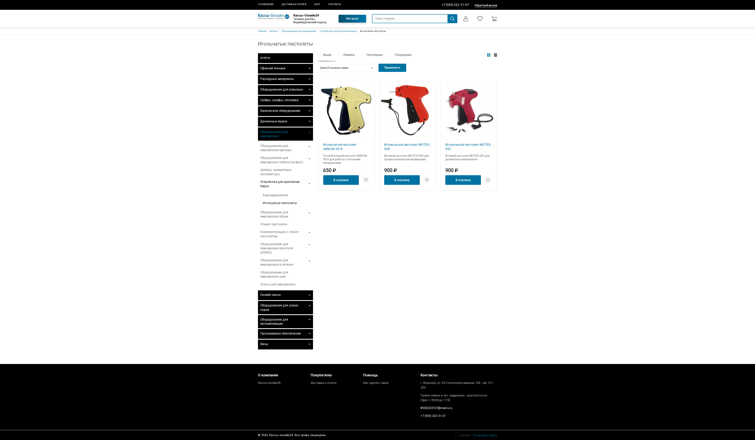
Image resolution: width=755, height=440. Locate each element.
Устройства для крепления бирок (338, 31)
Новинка (348, 54)
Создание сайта (485, 435)
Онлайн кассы (270, 295)
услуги (265, 58)
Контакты (334, 4)
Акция (327, 54)
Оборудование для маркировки (298, 31)
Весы (264, 344)
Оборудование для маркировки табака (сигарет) (281, 160)
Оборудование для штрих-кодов (279, 307)
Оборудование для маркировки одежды (276, 148)
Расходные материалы (277, 79)
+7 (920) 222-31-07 (455, 5)
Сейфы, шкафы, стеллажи (279, 100)
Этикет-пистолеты (273, 224)
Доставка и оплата (294, 4)
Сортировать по (326, 61)
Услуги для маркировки (277, 284)
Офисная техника (272, 68)
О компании (265, 4)
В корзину (341, 180)
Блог (317, 4)
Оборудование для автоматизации (274, 322)
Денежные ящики (273, 121)
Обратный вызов (486, 5)
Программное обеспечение (280, 333)
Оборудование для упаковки (281, 89)
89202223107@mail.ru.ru (436, 408)
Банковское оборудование (280, 111)
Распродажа (403, 54)
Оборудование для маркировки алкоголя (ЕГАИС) (276, 248)
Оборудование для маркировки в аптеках (276, 262)
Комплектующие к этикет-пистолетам (280, 234)
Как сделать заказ (376, 383)
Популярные (375, 54)
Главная (262, 31)
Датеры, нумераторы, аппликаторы (276, 172)
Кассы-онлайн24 (269, 383)
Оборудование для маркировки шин (274, 274)
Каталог (352, 18)
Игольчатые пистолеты (280, 203)
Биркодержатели (275, 195)
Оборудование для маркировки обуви (274, 214)
